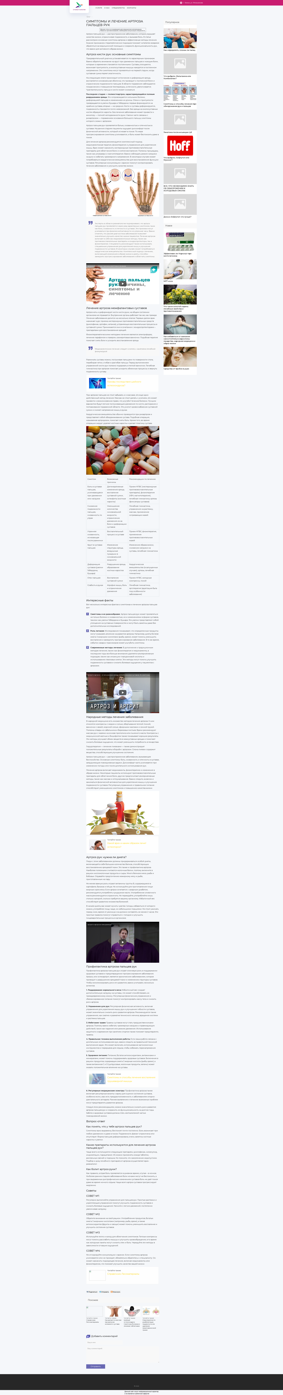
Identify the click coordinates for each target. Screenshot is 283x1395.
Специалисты (118, 8)
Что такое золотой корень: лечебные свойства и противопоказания (176, 308)
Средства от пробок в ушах (176, 369)
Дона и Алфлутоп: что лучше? (177, 217)
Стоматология (79, 9)
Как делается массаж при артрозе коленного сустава (113, 1322)
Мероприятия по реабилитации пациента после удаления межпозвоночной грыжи (149, 1325)
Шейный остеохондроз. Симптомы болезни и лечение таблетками (132, 1323)
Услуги (99, 8)
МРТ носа (168, 281)
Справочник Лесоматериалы (123, 1274)
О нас (107, 8)
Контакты (131, 8)
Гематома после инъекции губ (178, 132)
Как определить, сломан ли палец (179, 50)
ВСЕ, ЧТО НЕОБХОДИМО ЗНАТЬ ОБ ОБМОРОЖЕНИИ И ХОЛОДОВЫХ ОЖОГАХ (179, 188)
